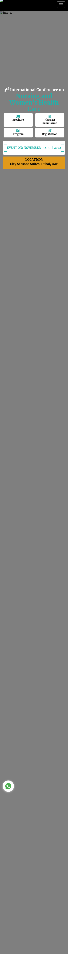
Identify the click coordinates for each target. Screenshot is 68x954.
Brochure (18, 119)
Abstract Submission (49, 121)
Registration (49, 134)
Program (18, 134)
